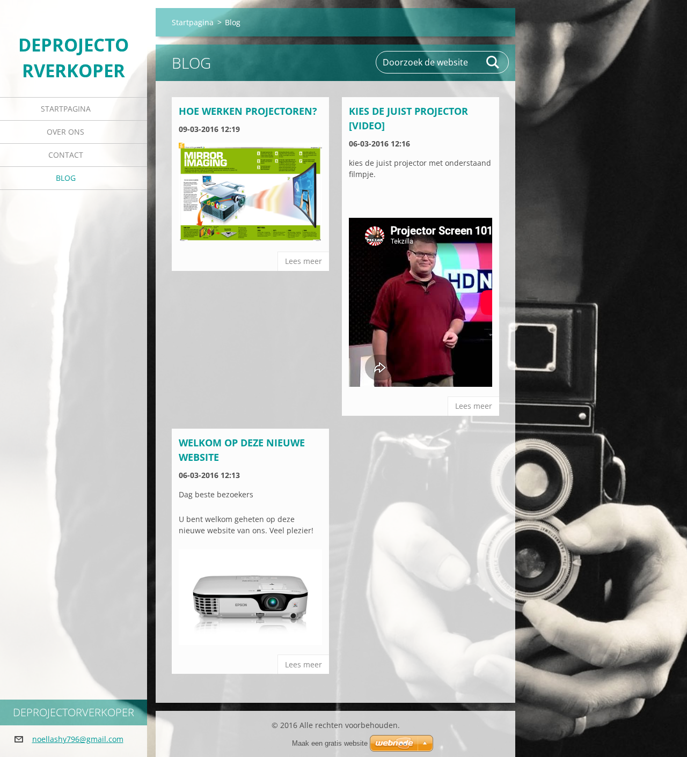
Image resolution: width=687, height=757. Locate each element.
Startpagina (66, 109)
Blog (66, 178)
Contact (65, 155)
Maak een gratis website (330, 743)
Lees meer (303, 261)
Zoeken (493, 62)
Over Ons (65, 132)
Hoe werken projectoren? (248, 111)
